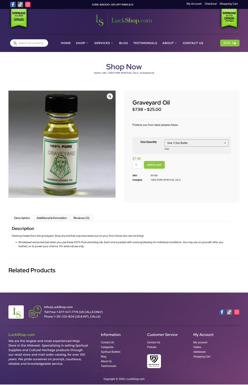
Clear (166, 149)
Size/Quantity (148, 142)
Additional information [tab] (51, 218)
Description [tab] (22, 218)
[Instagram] (28, 4)
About (168, 43)
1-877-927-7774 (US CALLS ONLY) (80, 312)
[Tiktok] (20, 4)
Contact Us (193, 43)
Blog (123, 43)
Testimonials (145, 43)
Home (66, 43)
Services (102, 43)
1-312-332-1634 (64, 316)
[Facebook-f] (13, 4)
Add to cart (154, 165)
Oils (104, 73)
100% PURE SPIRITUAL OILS (123, 73)
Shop (80, 43)
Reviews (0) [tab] (81, 218)
